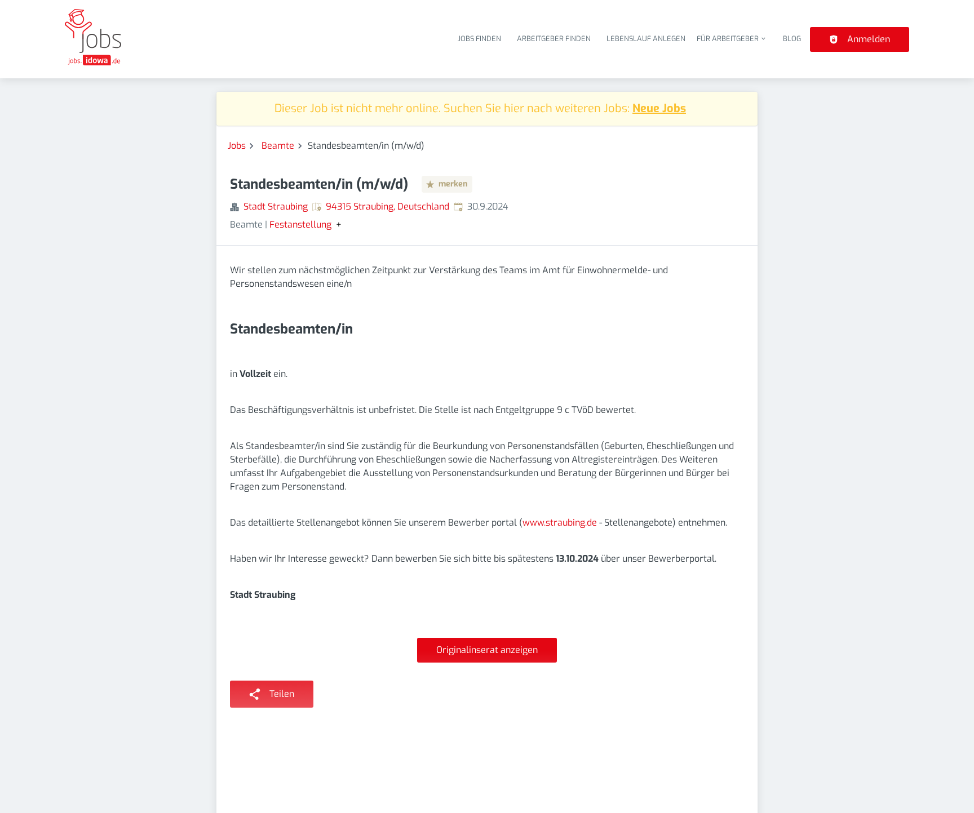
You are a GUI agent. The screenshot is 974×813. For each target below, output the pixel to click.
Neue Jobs (659, 108)
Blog (792, 38)
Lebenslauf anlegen (645, 38)
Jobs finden (479, 38)
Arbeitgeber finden (554, 38)
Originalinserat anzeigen (487, 650)
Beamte (278, 146)
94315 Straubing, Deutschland (387, 206)
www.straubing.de (560, 522)
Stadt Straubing (276, 206)
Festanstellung (300, 225)
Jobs (237, 146)
